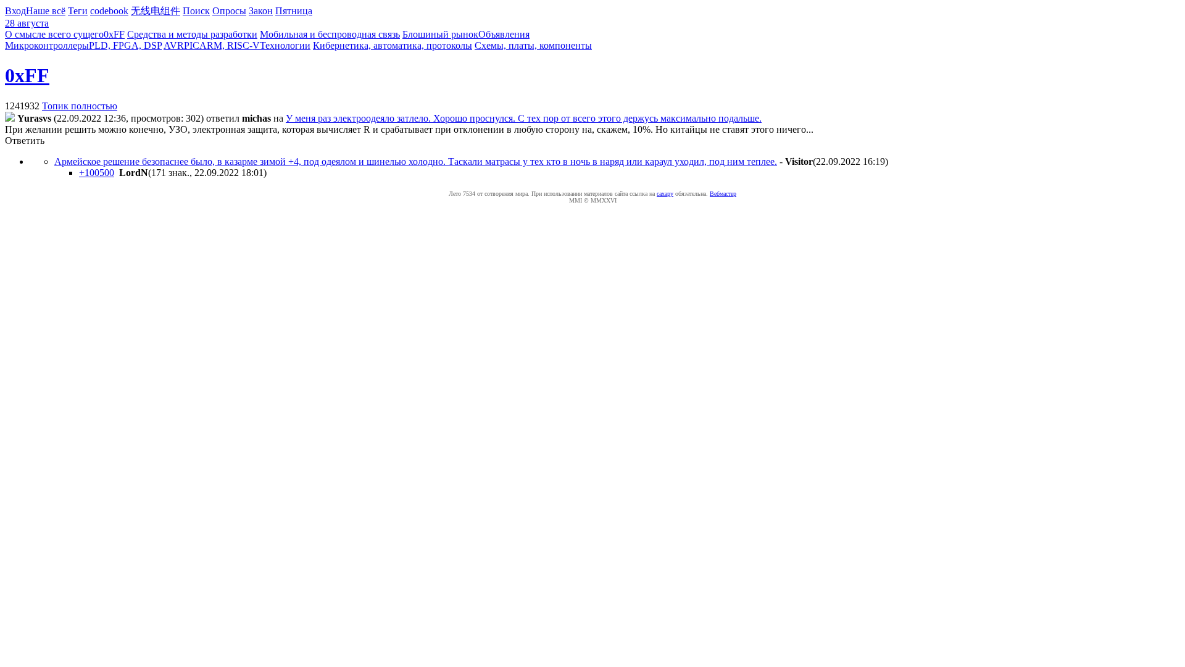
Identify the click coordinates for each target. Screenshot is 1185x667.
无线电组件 (155, 11)
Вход (15, 11)
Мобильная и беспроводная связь (330, 34)
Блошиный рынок (440, 34)
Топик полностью (79, 106)
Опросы (229, 11)
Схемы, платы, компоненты (533, 45)
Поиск (196, 11)
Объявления (504, 34)
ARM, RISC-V (229, 45)
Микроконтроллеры (47, 45)
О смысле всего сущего (54, 34)
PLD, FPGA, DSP (125, 45)
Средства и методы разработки (192, 34)
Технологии (285, 45)
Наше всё (45, 11)
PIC (191, 45)
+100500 (96, 172)
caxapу (665, 193)
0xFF (114, 34)
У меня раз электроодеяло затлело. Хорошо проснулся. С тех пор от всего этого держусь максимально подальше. (524, 118)
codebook (109, 11)
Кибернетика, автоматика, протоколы (392, 45)
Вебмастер (723, 193)
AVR (174, 45)
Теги (78, 11)
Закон (261, 11)
